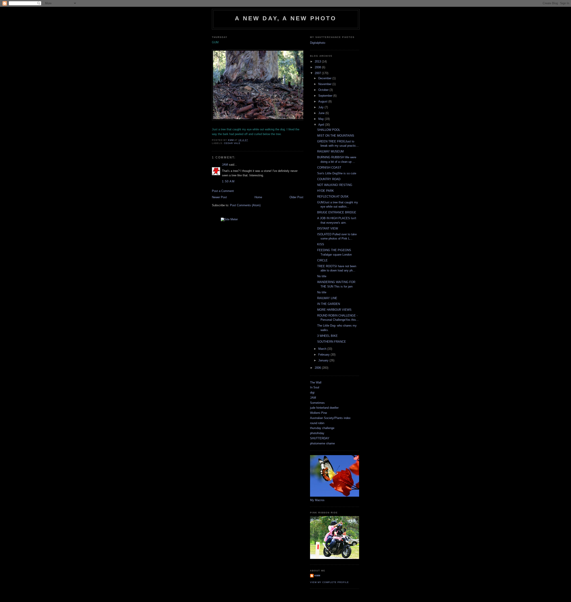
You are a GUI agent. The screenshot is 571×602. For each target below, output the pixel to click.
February (324, 354)
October (323, 90)
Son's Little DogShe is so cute (336, 173)
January (323, 360)
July (321, 107)
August (323, 101)
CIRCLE (322, 260)
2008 (318, 67)
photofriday (317, 433)
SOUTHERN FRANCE (331, 341)
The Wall (315, 382)
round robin (317, 423)
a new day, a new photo (285, 18)
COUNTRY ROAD (328, 179)
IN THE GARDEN (328, 304)
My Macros (317, 500)
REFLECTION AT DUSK (333, 196)
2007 (318, 73)
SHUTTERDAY (319, 438)
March (322, 348)
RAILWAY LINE (327, 298)
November (325, 84)
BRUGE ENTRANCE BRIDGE (336, 212)
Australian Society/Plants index (330, 418)
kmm (317, 575)
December (325, 78)
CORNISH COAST (329, 167)
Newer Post (219, 197)
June (321, 113)
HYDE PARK (325, 190)
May (321, 119)
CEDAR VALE (232, 143)
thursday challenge (322, 428)
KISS (320, 244)
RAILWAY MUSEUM (330, 151)
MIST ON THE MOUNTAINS (335, 135)
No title (321, 276)
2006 (318, 367)
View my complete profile (329, 582)
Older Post (296, 197)
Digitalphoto (317, 42)
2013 (318, 61)
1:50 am (228, 181)
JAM (225, 164)
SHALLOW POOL (328, 129)
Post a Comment (223, 191)
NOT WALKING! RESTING (334, 185)
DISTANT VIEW (327, 228)
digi (312, 392)
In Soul (314, 387)
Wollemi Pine (318, 413)
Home (258, 197)
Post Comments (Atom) (245, 205)
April (321, 124)
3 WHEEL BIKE (327, 335)
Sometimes (317, 402)
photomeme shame (322, 443)
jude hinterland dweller (324, 407)
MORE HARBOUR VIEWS (334, 309)
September (325, 95)
